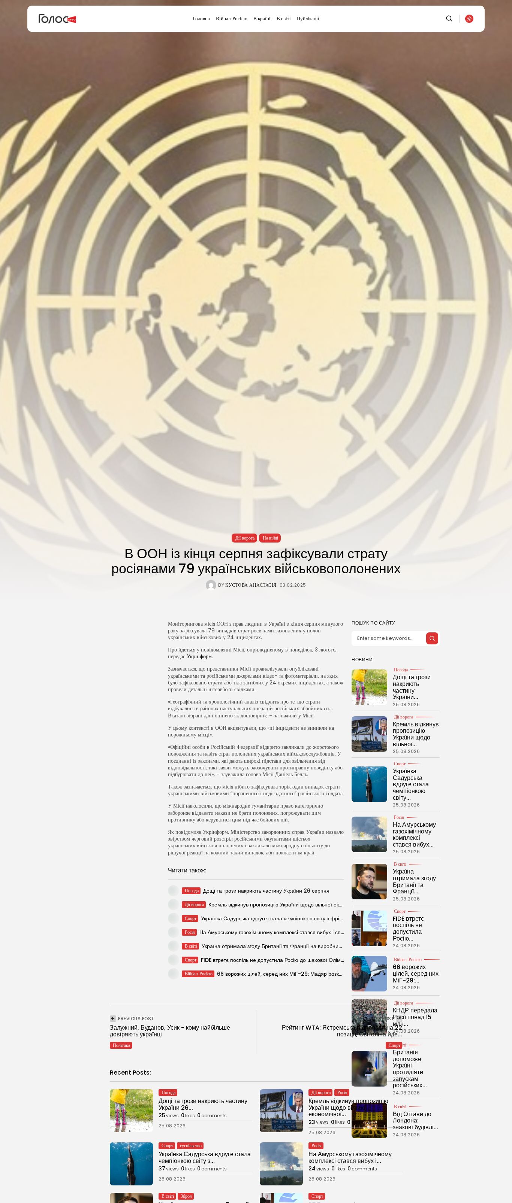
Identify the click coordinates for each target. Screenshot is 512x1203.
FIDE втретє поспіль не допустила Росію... (408, 928)
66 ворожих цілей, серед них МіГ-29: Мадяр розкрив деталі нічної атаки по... (311, 974)
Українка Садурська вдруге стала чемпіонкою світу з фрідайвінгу (280, 918)
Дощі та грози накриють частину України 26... (203, 1104)
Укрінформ (199, 656)
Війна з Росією (231, 18)
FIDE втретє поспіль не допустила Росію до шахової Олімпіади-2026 (285, 960)
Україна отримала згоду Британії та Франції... (414, 881)
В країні (262, 18)
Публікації (308, 18)
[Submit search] (432, 638)
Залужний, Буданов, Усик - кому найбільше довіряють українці (170, 1031)
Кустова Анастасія (251, 585)
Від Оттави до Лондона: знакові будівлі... (415, 1120)
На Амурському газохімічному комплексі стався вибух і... (350, 1157)
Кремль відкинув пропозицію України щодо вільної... (416, 734)
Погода (401, 670)
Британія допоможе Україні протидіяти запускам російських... (410, 1069)
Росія (399, 817)
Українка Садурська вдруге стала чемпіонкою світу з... (205, 1157)
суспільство (191, 1145)
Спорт (400, 764)
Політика (121, 1045)
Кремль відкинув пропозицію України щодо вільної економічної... (348, 1107)
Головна (201, 18)
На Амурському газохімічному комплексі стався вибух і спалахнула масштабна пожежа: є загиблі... (319, 932)
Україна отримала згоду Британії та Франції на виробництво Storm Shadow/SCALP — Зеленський (324, 946)
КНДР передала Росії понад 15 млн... (415, 1017)
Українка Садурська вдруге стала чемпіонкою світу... (411, 784)
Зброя (186, 1196)
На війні (270, 538)
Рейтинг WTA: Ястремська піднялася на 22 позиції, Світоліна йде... (342, 1031)
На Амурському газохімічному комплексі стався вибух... (414, 834)
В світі (284, 18)
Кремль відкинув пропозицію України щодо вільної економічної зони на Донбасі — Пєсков (318, 904)
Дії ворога (245, 538)
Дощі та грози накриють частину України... (412, 687)
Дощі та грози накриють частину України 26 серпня (266, 890)
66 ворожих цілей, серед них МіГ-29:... (416, 973)
